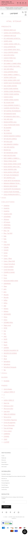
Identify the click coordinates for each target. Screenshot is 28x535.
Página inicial (7, 325)
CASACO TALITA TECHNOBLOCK (13, 192)
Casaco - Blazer (8, 258)
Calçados (6, 247)
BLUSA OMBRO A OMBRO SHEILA (13, 75)
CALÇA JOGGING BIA (10, 47)
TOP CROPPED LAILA (9, 178)
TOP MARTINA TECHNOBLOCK (12, 111)
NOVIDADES (7, 314)
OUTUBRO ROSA (8, 322)
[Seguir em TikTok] (14, 512)
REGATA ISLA (7, 150)
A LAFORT (6, 442)
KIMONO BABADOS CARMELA (12, 136)
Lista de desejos (8, 389)
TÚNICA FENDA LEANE (10, 161)
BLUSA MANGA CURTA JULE (11, 172)
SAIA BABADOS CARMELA (11, 144)
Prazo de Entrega (8, 428)
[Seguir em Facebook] (2, 512)
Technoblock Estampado (10, 367)
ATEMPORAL (7, 225)
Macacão (6, 295)
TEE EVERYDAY (8, 133)
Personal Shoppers (5, 464)
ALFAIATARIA (7, 217)
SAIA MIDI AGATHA (9, 147)
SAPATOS (6, 348)
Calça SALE (7, 244)
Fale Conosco (4, 466)
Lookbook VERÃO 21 (9, 392)
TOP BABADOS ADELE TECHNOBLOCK (14, 116)
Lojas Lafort (7, 411)
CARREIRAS (7, 434)
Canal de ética (4, 489)
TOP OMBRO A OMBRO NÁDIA (12, 63)
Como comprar (8, 431)
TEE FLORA (7, 130)
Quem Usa (6, 403)
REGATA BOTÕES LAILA (10, 122)
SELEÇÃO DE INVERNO (10, 353)
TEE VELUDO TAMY (9, 102)
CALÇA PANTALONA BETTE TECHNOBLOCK (16, 194)
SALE (5, 336)
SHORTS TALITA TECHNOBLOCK (12, 83)
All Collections (4, 373)
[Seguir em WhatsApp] (18, 512)
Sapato (5, 342)
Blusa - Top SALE (8, 233)
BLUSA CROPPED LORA (10, 169)
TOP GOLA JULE (8, 141)
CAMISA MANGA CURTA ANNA (12, 44)
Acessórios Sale (8, 214)
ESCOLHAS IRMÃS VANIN (11, 281)
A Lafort (3, 455)
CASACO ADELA (8, 97)
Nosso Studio (4, 462)
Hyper (5, 286)
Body (5, 236)
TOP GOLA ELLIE (8, 61)
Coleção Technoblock (9, 264)
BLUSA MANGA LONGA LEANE (12, 164)
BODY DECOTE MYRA (10, 155)
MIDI (5, 306)
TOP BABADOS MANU (10, 114)
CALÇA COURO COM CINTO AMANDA (14, 66)
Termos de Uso (7, 417)
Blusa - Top (6, 230)
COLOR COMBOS (8, 267)
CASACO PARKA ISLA (10, 58)
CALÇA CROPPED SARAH (11, 52)
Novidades (6, 381)
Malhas (5, 300)
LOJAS (5, 439)
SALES (5, 339)
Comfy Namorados (9, 269)
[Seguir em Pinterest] (10, 512)
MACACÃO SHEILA (9, 55)
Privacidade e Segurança (10, 420)
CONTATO (6, 436)
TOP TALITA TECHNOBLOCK (11, 175)
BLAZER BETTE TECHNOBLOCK (12, 189)
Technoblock (7, 361)
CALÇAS (6, 250)
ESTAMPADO (7, 283)
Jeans (5, 289)
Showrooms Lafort (8, 408)
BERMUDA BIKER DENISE (10, 186)
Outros (5, 317)
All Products (4, 197)
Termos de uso (4, 478)
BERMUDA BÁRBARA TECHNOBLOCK (14, 183)
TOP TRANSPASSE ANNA (11, 153)
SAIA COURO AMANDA (10, 86)
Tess (5, 370)
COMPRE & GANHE (9, 272)
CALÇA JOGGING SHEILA (11, 72)
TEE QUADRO (7, 128)
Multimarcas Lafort (8, 406)
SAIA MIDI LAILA (8, 119)
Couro (5, 275)
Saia (5, 331)
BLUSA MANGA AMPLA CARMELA (13, 167)
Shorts (5, 356)
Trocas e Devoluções (9, 425)
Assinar (6, 506)
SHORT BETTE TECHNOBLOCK (12, 181)
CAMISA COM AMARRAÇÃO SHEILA (14, 33)
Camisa (5, 253)
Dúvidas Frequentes (5, 487)
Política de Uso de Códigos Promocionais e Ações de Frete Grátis (13, 476)
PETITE (5, 328)
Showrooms (4, 460)
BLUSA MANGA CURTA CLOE (12, 80)
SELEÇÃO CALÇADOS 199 (11, 350)
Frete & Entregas (5, 485)
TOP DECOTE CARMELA (10, 139)
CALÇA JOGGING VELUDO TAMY (13, 105)
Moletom (6, 309)
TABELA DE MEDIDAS (9, 414)
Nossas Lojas (4, 457)
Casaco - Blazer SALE (9, 261)
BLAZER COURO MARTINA (11, 89)
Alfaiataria (6, 219)
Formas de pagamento (9, 422)
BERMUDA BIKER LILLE (10, 30)
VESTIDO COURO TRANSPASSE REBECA (15, 91)
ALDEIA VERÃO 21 (9, 400)
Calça (5, 242)
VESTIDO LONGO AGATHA (11, 100)
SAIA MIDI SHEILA (9, 69)
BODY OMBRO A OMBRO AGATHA (13, 158)
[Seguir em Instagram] (6, 512)
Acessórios (6, 205)
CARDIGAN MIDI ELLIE (10, 36)
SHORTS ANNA (8, 41)
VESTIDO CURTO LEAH (10, 77)
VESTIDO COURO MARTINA (11, 94)
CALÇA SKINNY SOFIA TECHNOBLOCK (14, 49)
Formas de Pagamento (6, 483)
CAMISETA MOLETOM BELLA (11, 108)
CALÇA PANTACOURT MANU (12, 125)
